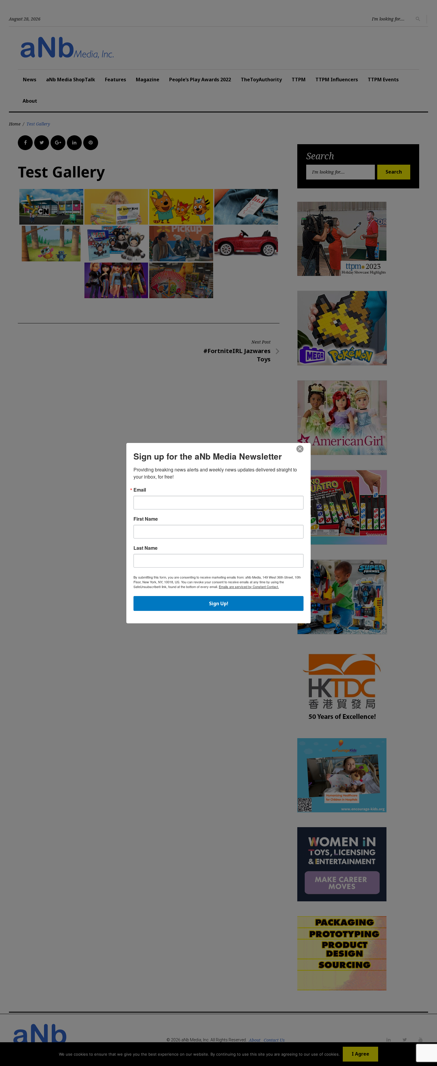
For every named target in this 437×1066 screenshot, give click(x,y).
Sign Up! (218, 603)
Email (139, 489)
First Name (145, 519)
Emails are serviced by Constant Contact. (249, 586)
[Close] (300, 449)
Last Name (145, 548)
